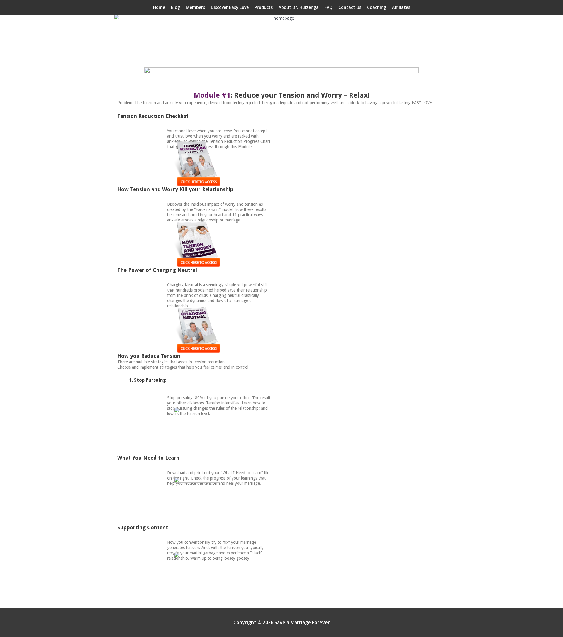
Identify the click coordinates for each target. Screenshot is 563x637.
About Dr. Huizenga (299, 7)
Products (264, 7)
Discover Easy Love (230, 7)
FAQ (329, 7)
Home (159, 7)
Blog (175, 7)
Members (195, 7)
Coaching (376, 7)
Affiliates (401, 7)
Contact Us (349, 7)
